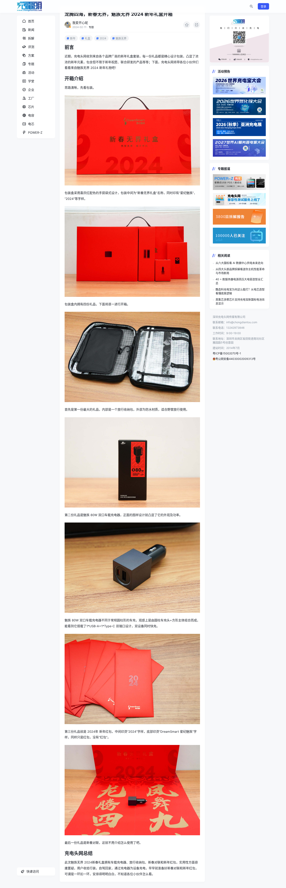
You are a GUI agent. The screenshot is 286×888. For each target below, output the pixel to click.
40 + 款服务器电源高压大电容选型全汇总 (239, 281)
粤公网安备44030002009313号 (235, 358)
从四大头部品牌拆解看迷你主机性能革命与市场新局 (240, 271)
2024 (103, 38)
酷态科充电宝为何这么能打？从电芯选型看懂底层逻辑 (240, 291)
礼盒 (87, 38)
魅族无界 (121, 38)
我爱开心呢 (80, 23)
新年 (72, 38)
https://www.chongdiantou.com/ (239, 39)
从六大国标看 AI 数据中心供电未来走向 (239, 262)
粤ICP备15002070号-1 (227, 353)
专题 (91, 27)
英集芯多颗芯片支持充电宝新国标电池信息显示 (240, 301)
